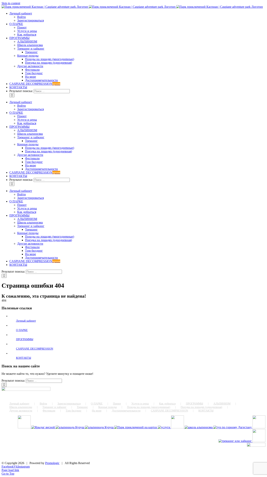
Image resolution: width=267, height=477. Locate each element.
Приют (117, 403)
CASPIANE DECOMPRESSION (34, 348)
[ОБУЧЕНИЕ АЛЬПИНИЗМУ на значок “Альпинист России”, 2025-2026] (70, 427)
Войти (43, 403)
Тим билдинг (74, 410)
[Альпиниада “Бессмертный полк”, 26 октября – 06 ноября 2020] (99, 427)
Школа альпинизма (20, 407)
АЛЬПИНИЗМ (221, 403)
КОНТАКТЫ (23, 357)
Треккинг (82, 407)
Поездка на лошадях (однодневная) (201, 407)
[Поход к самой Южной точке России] (233, 427)
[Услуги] (164, 427)
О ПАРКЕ (22, 330)
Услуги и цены (140, 403)
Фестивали (49, 410)
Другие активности (20, 410)
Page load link (10, 470)
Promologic (52, 463)
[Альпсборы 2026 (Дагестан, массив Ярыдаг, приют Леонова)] (24, 427)
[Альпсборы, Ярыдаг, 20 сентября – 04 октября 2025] (43, 427)
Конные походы (107, 407)
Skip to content (11, 3)
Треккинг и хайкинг (54, 407)
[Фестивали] (259, 427)
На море (96, 410)
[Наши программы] (178, 427)
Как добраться (167, 403)
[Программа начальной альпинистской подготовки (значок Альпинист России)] (199, 427)
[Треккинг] (236, 441)
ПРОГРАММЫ (24, 339)
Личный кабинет (26, 320)
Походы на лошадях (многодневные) (148, 407)
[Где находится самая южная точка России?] (136, 427)
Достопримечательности (126, 410)
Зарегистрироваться (69, 403)
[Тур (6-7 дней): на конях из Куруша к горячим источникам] (259, 441)
